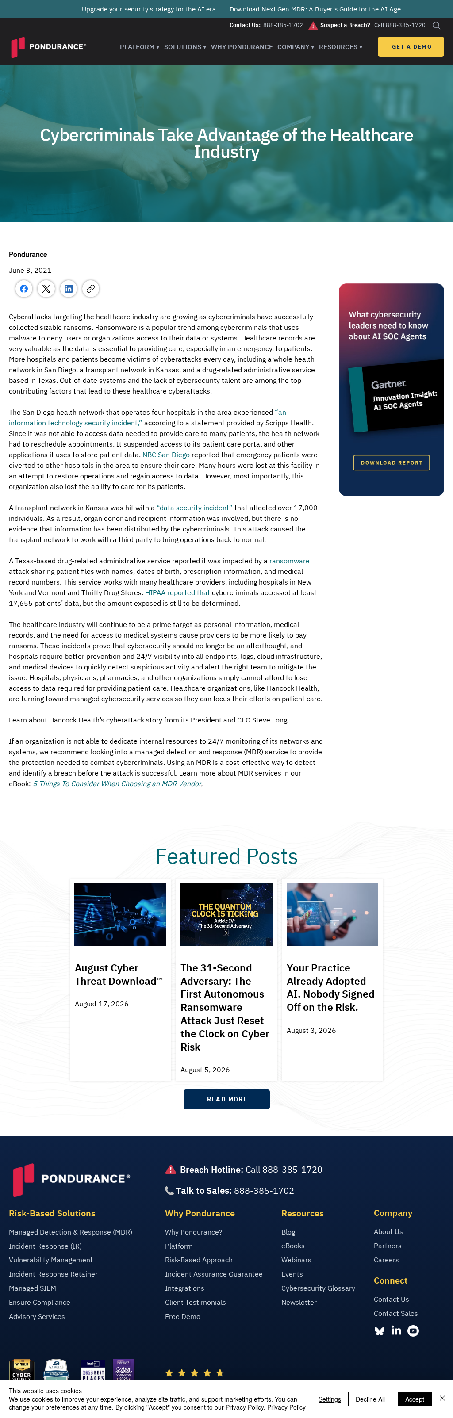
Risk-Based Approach (199, 1259)
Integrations (184, 1288)
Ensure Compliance (39, 1302)
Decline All (370, 1399)
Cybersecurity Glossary (318, 1288)
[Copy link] (90, 288)
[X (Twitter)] (46, 288)
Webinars (296, 1259)
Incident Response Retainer (53, 1273)
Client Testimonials (195, 1302)
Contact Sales (396, 1313)
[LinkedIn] (68, 288)
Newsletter (299, 1302)
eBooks (293, 1245)
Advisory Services (37, 1316)
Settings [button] (330, 1399)
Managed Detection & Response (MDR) (70, 1231)
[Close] (442, 1399)
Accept (414, 1399)
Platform (179, 1246)
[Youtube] (413, 1331)
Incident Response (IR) (45, 1246)
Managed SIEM (32, 1288)
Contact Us (391, 1299)
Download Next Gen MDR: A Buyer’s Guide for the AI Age (315, 9)
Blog (288, 1231)
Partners (388, 1245)
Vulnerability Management (51, 1259)
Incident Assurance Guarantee (214, 1273)
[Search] (436, 25)
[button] (140, 47)
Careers (386, 1259)
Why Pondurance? (194, 1231)
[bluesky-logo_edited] (379, 1331)
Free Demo (182, 1316)
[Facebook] (23, 288)
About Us (388, 1231)
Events (292, 1273)
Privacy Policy (286, 1407)
